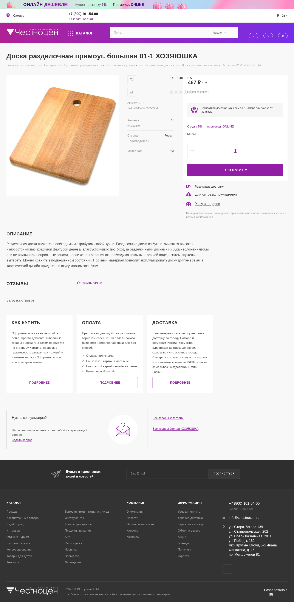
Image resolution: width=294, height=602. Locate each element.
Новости (132, 518)
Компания (136, 502)
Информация (190, 502)
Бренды (183, 543)
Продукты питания (78, 530)
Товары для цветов (78, 524)
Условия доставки (190, 518)
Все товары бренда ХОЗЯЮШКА (175, 428)
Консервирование (19, 549)
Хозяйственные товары (22, 518)
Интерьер (13, 530)
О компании (135, 511)
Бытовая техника (18, 543)
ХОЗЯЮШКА (182, 78)
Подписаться (224, 473)
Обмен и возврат (190, 530)
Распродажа (73, 543)
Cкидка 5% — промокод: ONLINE (210, 126)
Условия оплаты (189, 511)
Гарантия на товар (191, 524)
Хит (67, 536)
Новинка (71, 549)
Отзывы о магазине (140, 524)
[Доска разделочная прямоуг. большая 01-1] (63, 136)
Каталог (14, 502)
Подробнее (39, 382)
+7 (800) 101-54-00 (83, 14)
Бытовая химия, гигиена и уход (87, 511)
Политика (184, 549)
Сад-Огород (14, 524)
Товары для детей (19, 556)
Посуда (11, 511)
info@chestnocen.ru (244, 518)
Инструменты (74, 518)
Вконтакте (227, 569)
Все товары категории (168, 418)
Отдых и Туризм (17, 536)
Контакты (133, 536)
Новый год (72, 556)
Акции (182, 536)
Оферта (183, 556)
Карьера (132, 530)
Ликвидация (73, 562)
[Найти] (232, 32)
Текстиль (12, 562)
